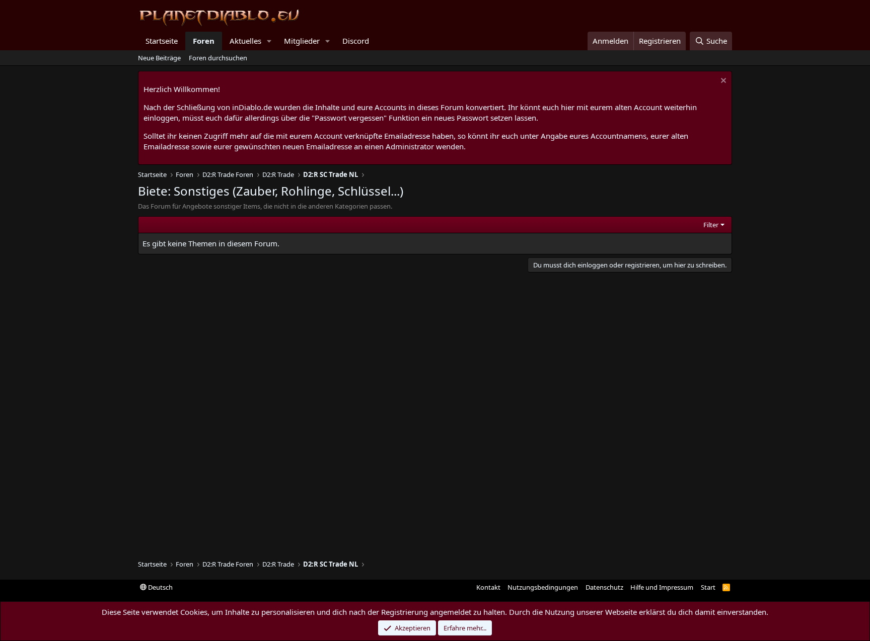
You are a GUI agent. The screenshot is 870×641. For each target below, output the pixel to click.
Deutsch (160, 587)
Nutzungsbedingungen (543, 587)
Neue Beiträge (159, 57)
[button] (269, 41)
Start (708, 587)
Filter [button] (710, 224)
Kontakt (488, 587)
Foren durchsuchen (218, 57)
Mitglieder (302, 41)
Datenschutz (604, 587)
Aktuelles (245, 41)
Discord (355, 41)
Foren (203, 41)
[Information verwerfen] (722, 81)
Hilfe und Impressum (661, 587)
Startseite (162, 41)
